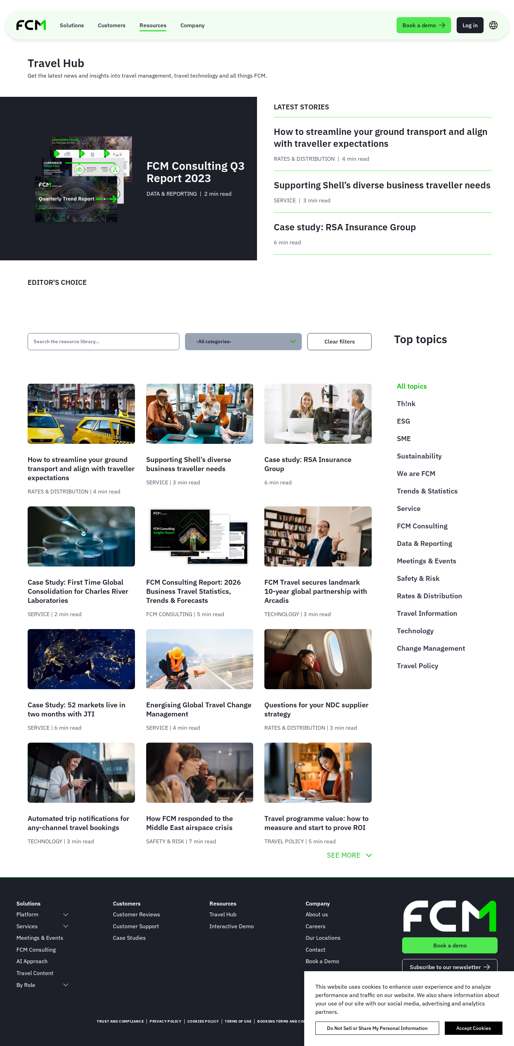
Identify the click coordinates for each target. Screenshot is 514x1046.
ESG (403, 421)
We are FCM (416, 473)
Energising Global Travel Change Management (198, 709)
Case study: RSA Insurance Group (307, 464)
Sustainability (419, 456)
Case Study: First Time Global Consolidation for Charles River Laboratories (78, 591)
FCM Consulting (422, 526)
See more (343, 855)
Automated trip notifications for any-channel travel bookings (78, 823)
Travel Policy (417, 665)
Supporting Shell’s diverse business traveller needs (188, 464)
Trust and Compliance (120, 1021)
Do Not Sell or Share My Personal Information (377, 1028)
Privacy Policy (165, 1021)
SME (404, 438)
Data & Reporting (424, 543)
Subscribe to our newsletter (445, 967)
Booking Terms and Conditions (289, 1021)
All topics (412, 386)
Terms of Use (238, 1021)
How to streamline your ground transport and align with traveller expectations (81, 468)
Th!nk (406, 403)
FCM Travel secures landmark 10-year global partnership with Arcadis (315, 591)
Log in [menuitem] (470, 25)
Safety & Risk (418, 578)
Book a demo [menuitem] (419, 25)
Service (409, 508)
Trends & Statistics (427, 491)
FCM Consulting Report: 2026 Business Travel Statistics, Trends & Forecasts (193, 591)
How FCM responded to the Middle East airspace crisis (189, 823)
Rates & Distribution (429, 595)
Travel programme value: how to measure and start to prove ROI (316, 823)
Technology (415, 630)
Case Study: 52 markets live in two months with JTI (77, 709)
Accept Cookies (473, 1028)
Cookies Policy (203, 1021)
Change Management (431, 648)
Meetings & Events (426, 560)
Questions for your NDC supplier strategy (316, 709)
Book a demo (450, 945)
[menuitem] (72, 24)
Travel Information (427, 613)
